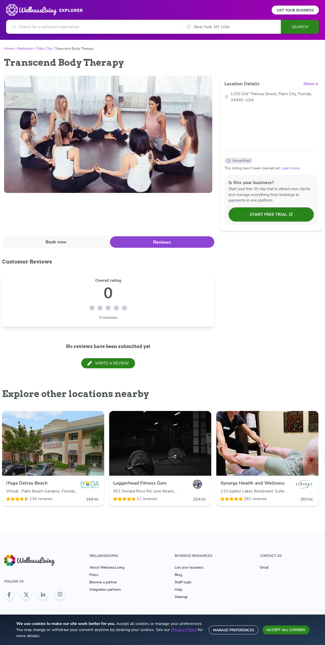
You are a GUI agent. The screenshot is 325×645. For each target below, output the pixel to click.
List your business (189, 567)
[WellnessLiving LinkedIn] (43, 594)
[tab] (56, 241)
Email (264, 567)
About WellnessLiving (106, 567)
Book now (56, 242)
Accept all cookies (286, 629)
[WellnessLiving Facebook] (9, 594)
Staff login (183, 582)
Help (178, 589)
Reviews (162, 242)
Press (93, 574)
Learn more (291, 168)
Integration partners (105, 589)
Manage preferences (233, 630)
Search (300, 27)
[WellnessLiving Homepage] (34, 560)
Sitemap (181, 596)
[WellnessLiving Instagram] (60, 594)
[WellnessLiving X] (26, 594)
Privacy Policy (184, 630)
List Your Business (295, 10)
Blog (178, 574)
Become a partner (103, 582)
